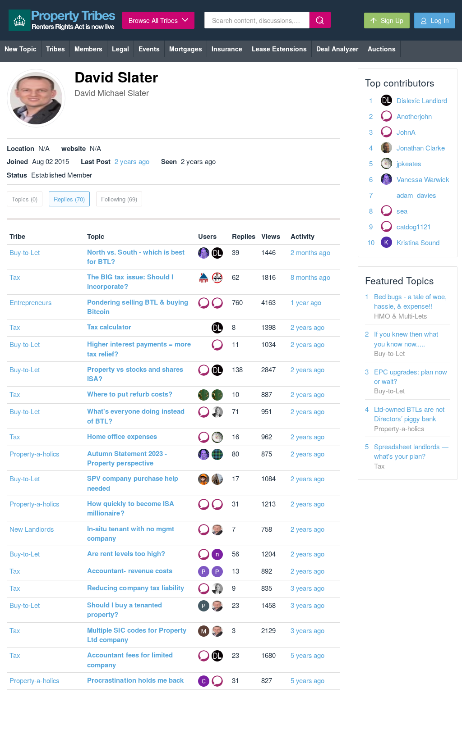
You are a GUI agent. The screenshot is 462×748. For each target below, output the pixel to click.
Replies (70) (69, 199)
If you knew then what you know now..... (406, 338)
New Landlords (31, 529)
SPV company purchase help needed (132, 483)
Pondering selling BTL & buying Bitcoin (138, 306)
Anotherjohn (414, 116)
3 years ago (308, 588)
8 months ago (310, 277)
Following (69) (119, 199)
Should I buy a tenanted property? (124, 609)
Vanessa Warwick (423, 179)
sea (402, 210)
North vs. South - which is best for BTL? (136, 256)
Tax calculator (109, 327)
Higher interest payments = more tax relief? (139, 348)
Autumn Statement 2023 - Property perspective (127, 458)
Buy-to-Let (24, 252)
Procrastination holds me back (135, 680)
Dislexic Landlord (422, 100)
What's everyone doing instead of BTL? (136, 415)
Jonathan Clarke (421, 147)
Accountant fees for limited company (130, 659)
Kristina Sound (418, 242)
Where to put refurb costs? (129, 394)
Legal (120, 48)
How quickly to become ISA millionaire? (130, 508)
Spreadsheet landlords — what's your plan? (411, 451)
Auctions (382, 48)
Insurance (227, 48)
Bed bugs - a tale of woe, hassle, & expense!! (410, 301)
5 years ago (308, 655)
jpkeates (409, 163)
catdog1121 (414, 226)
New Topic (21, 48)
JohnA (406, 132)
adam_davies (416, 195)
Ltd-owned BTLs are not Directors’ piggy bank (409, 413)
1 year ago (306, 302)
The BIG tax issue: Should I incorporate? (130, 281)
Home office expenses (122, 436)
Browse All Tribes (154, 20)
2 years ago (132, 161)
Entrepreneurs (30, 302)
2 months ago (310, 252)
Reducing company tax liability (136, 588)
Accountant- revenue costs (129, 570)
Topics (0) (24, 199)
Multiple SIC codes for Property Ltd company (137, 634)
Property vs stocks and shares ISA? (135, 373)
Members (88, 48)
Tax (14, 277)
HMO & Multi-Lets (400, 315)
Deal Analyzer (337, 48)
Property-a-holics (34, 453)
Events (149, 48)
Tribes (55, 48)
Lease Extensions (279, 48)
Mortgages (185, 48)
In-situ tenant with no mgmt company (130, 533)
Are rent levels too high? (126, 553)
